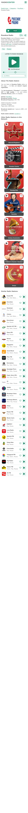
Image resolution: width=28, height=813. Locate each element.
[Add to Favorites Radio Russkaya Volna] (20, 394)
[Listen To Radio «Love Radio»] (24, 431)
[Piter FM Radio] (4, 358)
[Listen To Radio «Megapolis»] (24, 346)
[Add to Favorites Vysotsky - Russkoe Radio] (21, 195)
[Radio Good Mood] (4, 352)
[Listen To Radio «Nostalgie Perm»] (24, 370)
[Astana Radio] (4, 315)
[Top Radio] (4, 462)
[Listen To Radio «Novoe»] (24, 340)
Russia (9, 49)
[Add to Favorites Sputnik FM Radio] (20, 437)
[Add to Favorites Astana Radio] (20, 315)
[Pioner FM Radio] (4, 413)
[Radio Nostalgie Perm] (4, 370)
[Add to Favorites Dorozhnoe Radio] (20, 321)
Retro (11, 328)
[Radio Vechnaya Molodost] (4, 401)
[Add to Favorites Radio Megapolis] (20, 346)
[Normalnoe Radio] (4, 364)
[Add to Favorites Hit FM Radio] (20, 474)
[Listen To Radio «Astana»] (24, 315)
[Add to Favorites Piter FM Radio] (20, 358)
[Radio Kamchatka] (4, 449)
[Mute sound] (3, 72)
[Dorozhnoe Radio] (4, 321)
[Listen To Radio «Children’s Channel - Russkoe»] (6, 243)
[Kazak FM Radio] (4, 297)
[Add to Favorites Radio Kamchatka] (20, 449)
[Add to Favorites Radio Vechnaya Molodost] (20, 401)
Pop (3, 49)
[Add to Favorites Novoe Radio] (20, 339)
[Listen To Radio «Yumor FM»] (24, 468)
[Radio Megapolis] (4, 346)
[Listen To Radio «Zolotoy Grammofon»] (6, 219)
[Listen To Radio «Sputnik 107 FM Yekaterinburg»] (24, 327)
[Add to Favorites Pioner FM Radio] (20, 413)
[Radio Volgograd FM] (4, 456)
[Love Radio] (4, 431)
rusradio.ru (17, 113)
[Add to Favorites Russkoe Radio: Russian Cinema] (21, 148)
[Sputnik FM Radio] (4, 437)
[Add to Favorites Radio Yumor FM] (20, 468)
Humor (8, 468)
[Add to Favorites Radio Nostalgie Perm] (20, 370)
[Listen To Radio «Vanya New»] (24, 443)
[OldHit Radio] (4, 388)
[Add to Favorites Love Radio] (20, 431)
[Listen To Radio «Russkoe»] (14, 62)
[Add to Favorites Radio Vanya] (20, 407)
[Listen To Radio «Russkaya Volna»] (24, 394)
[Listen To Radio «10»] (24, 382)
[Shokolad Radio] (4, 309)
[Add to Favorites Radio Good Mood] (20, 352)
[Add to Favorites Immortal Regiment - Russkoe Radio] (21, 124)
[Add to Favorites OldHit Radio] (20, 388)
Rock (11, 365)
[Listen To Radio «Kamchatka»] (24, 449)
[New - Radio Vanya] (4, 443)
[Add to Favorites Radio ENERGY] (20, 425)
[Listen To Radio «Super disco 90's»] (24, 376)
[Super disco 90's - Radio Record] (4, 376)
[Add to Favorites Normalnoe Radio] (20, 364)
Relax (11, 383)
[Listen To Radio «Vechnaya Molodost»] (24, 401)
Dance (11, 352)
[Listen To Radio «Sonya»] (6, 267)
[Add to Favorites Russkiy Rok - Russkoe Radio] (21, 171)
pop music (9, 44)
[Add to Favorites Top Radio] (20, 462)
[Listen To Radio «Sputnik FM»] (24, 437)
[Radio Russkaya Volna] (4, 394)
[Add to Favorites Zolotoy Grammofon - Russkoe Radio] (21, 219)
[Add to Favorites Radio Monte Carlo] (20, 419)
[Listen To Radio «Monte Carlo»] (24, 419)
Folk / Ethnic (13, 298)
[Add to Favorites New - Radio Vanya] (20, 443)
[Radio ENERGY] (4, 425)
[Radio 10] (4, 382)
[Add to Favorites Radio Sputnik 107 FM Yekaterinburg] (20, 327)
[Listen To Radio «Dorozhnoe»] (24, 321)
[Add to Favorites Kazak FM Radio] (20, 297)
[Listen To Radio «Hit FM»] (24, 474)
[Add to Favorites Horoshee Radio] (20, 303)
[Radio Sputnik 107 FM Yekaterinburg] (4, 327)
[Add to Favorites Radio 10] (20, 382)
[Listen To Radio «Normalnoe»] (24, 364)
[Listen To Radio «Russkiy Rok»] (6, 171)
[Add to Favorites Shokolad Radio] (20, 309)
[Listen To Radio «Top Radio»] (24, 462)
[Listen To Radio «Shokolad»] (24, 309)
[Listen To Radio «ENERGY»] (24, 425)
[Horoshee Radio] (4, 303)
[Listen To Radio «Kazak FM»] (24, 297)
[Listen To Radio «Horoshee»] (24, 303)
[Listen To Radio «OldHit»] (24, 388)
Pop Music (9, 96)
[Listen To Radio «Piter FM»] (24, 358)
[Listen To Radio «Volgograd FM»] (24, 456)
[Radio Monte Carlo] (4, 419)
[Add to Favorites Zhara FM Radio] (20, 333)
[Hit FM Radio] (4, 474)
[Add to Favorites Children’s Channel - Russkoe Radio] (21, 243)
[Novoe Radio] (4, 340)
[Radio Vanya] (4, 407)
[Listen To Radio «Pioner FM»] (24, 413)
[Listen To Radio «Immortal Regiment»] (6, 124)
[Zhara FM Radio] (4, 333)
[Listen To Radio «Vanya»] (24, 407)
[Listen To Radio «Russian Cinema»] (6, 148)
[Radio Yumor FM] (4, 468)
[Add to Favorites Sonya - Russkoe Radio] (21, 267)
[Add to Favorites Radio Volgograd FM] (20, 455)
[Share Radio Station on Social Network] (25, 35)
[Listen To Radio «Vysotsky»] (6, 195)
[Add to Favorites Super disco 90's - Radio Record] (20, 376)
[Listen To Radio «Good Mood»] (24, 352)
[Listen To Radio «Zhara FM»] (24, 333)
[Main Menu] (25, 2)
